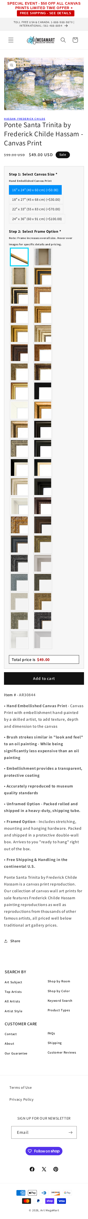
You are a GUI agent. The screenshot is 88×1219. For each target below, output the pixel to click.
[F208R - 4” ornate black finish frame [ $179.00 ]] (43, 620)
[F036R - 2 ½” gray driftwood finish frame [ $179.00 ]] (19, 582)
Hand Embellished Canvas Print (30, 181)
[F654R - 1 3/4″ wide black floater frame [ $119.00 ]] (43, 486)
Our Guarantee (16, 1053)
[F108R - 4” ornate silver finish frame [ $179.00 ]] (19, 620)
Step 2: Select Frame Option (41, 237)
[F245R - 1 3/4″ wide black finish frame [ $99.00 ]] (43, 391)
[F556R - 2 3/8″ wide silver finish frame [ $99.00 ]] (19, 448)
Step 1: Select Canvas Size (33, 177)
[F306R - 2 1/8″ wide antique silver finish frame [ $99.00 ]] (19, 371)
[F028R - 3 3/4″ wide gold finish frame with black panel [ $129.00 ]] (43, 276)
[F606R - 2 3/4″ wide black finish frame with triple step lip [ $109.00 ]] (43, 448)
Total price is (31, 659)
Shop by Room (59, 981)
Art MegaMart (49, 1210)
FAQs (51, 1033)
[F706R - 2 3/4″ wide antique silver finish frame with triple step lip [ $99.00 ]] (19, 486)
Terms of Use (20, 1087)
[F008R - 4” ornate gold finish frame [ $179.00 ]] (43, 601)
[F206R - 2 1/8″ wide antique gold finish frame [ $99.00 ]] (43, 352)
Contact (11, 1034)
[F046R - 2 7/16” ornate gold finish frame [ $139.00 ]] (43, 544)
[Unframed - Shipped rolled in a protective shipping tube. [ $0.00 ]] (19, 257)
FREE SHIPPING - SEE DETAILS (45, 13)
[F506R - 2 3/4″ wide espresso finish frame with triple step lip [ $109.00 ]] (43, 429)
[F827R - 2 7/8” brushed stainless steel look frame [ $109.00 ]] (43, 639)
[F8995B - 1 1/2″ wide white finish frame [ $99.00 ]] (19, 410)
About (9, 1043)
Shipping (55, 1043)
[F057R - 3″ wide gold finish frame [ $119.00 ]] (19, 333)
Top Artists (13, 992)
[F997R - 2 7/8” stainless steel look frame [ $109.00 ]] (19, 639)
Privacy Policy (21, 1099)
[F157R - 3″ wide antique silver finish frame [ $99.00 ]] (43, 333)
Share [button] (15, 940)
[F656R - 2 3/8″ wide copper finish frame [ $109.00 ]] (19, 314)
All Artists (12, 1001)
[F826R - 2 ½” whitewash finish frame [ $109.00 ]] (19, 601)
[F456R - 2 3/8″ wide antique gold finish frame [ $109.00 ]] (43, 295)
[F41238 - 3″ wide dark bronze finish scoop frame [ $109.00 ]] (43, 505)
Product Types (59, 1010)
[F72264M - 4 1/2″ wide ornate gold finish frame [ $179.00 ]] (19, 524)
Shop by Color (59, 991)
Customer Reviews (62, 1052)
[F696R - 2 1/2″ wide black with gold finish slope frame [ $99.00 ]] (43, 467)
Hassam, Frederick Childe (24, 118)
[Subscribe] (71, 1132)
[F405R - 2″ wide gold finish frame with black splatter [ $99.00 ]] (19, 391)
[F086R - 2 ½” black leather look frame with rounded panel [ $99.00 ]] (19, 544)
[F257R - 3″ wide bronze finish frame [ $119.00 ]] (43, 314)
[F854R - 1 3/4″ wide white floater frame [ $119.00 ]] (19, 505)
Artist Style (13, 1011)
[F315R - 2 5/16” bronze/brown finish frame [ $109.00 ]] (43, 524)
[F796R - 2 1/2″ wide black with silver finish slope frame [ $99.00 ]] (19, 467)
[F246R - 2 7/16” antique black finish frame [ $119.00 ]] (19, 563)
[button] (11, 40)
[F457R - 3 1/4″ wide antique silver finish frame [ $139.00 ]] (19, 429)
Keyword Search (60, 1000)
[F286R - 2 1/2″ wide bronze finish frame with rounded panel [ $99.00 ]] (43, 371)
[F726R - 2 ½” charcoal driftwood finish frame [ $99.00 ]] (43, 582)
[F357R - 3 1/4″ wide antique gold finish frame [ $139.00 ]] (43, 410)
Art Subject (13, 982)
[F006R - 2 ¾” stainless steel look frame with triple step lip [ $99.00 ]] (43, 563)
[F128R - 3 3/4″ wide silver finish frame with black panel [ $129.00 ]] (19, 295)
